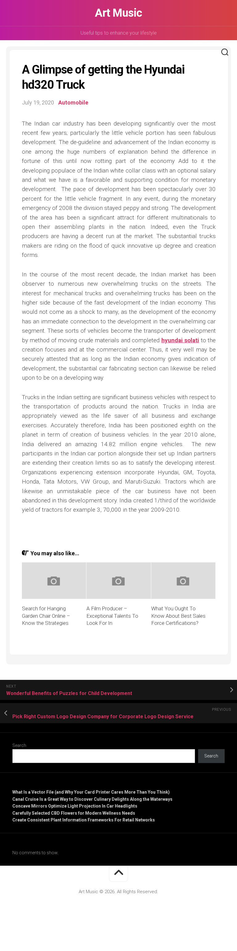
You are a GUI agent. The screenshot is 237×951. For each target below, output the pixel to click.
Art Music (118, 12)
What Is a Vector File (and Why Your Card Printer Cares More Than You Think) (91, 792)
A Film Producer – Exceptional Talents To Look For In (112, 615)
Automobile (73, 102)
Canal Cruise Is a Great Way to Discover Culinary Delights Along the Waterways (92, 799)
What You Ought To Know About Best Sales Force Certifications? (178, 615)
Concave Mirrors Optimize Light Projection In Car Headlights (74, 806)
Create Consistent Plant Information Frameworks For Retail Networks (83, 819)
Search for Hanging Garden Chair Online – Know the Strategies (46, 615)
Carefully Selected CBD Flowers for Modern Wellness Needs (73, 813)
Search (19, 745)
